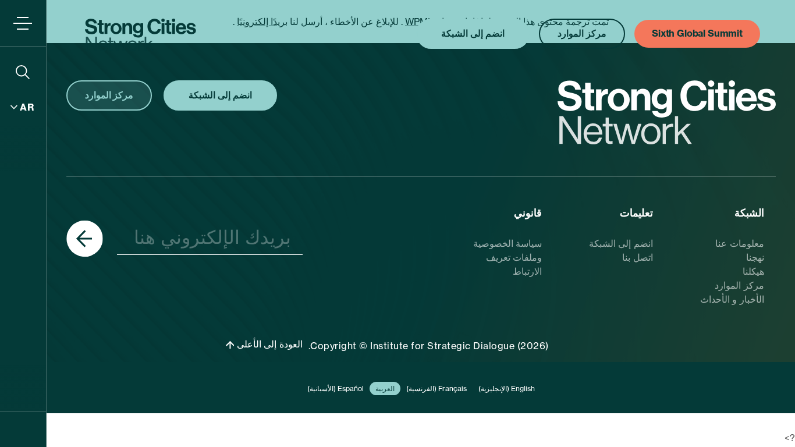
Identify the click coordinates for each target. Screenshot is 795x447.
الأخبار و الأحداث (732, 299)
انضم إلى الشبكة (621, 243)
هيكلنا (753, 271)
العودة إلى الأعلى (268, 344)
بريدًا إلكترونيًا (262, 21)
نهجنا (755, 257)
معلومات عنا (739, 243)
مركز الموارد (739, 285)
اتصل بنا (637, 257)
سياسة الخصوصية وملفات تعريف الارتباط (507, 257)
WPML (419, 21)
